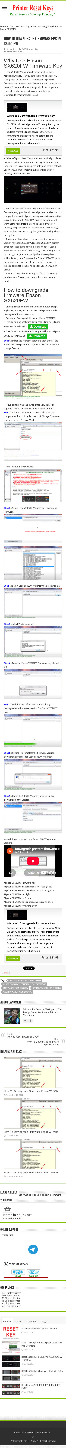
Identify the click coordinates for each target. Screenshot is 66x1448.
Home (5, 26)
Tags (44, 1321)
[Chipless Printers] (33, 10)
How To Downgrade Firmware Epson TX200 (43, 1042)
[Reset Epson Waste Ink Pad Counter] (11, 1333)
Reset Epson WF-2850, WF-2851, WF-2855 (42, 1371)
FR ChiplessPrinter (11, 1300)
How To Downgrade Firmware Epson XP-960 (31, 1091)
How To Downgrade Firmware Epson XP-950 (31, 1131)
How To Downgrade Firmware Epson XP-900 (31, 1172)
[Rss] (33, 1437)
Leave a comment (15, 51)
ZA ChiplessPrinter (11, 1306)
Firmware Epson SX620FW (15, 988)
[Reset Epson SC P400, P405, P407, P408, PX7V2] (11, 1389)
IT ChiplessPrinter (11, 1303)
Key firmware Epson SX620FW (47, 988)
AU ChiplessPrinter (11, 1293)
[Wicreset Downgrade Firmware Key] (16, 107)
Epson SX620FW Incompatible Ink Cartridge (24, 984)
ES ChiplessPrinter (11, 1298)
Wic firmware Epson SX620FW (17, 992)
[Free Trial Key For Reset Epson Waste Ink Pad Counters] (11, 1347)
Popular (7, 1321)
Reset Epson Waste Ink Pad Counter (39, 1328)
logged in (36, 1195)
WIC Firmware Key (20, 26)
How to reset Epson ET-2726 (23, 1035)
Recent (18, 1321)
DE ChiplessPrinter (11, 1295)
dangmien (11, 49)
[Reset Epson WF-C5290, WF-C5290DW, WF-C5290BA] (11, 1361)
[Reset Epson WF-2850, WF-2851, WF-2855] (11, 1375)
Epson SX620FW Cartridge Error (25, 980)
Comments (32, 1321)
